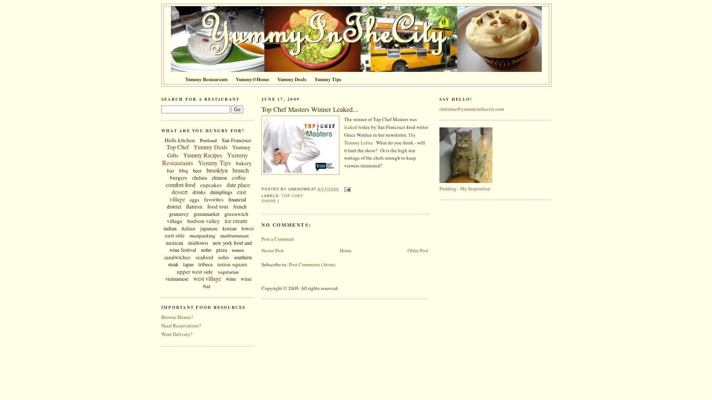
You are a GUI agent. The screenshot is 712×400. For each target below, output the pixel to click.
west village (207, 278)
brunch (241, 170)
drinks (198, 192)
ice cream (236, 220)
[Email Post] (346, 189)
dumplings (221, 192)
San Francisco (236, 140)
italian (188, 228)
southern (243, 257)
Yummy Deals (210, 147)
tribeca (205, 264)
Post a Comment (277, 239)
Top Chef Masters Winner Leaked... (309, 109)
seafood (204, 257)
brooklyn (217, 170)
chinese (219, 177)
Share (268, 201)
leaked (350, 127)
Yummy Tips (214, 163)
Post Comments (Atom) (312, 264)
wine (231, 278)
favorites (214, 199)
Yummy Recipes (202, 155)
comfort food (180, 185)
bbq (183, 170)
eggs (194, 199)
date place (238, 185)
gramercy (179, 213)
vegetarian (228, 272)
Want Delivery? (176, 334)
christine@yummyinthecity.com (471, 109)
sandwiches (177, 257)
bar (170, 170)
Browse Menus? (177, 317)
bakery (244, 163)
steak (173, 264)
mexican (174, 242)
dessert (180, 192)
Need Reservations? (181, 325)
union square (232, 264)
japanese (209, 228)
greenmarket (207, 213)
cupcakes (211, 185)
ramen (238, 250)
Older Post (418, 250)
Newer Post (272, 250)
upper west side (195, 271)
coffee (239, 177)
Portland (208, 140)
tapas (188, 264)
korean (229, 228)
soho (223, 257)
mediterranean (234, 235)
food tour (217, 206)
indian (170, 228)
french (240, 206)
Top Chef (178, 147)
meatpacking (202, 235)
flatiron (194, 206)
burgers (178, 177)
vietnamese (176, 278)
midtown (198, 242)
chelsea (199, 177)
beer (197, 170)
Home (346, 250)
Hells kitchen (180, 140)
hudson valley (203, 220)
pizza (221, 249)
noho (206, 249)
